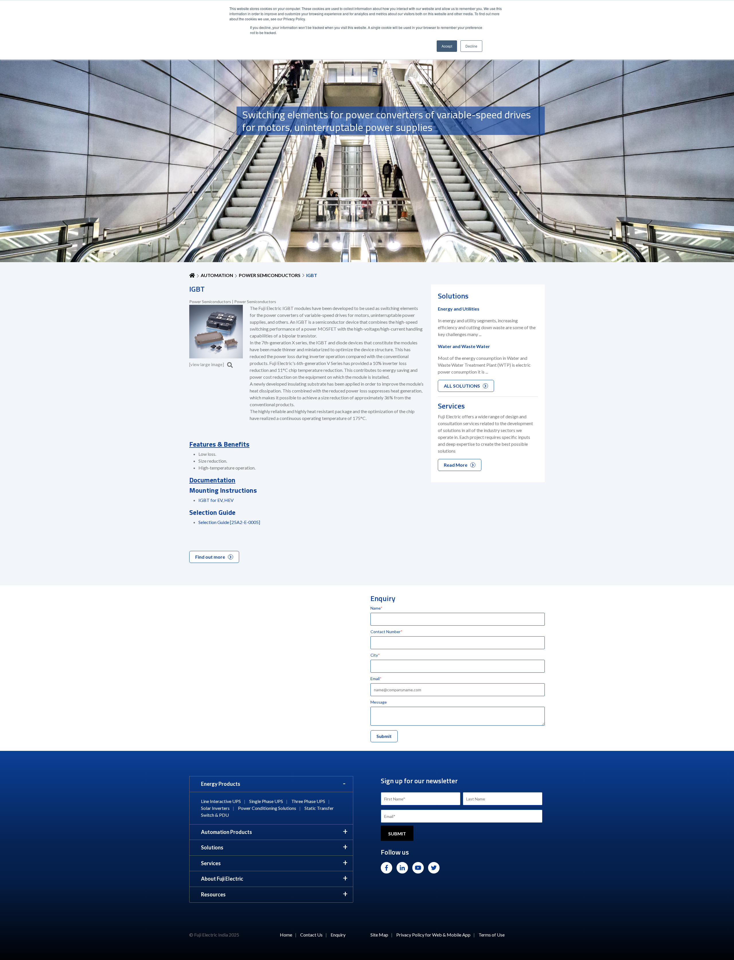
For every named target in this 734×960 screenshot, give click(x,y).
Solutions (212, 847)
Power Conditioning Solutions (267, 808)
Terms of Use (492, 934)
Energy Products (220, 784)
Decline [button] (471, 46)
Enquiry (338, 934)
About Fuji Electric (222, 878)
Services (211, 863)
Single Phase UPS (266, 801)
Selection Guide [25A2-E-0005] (229, 522)
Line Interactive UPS (221, 801)
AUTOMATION (217, 275)
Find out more (210, 556)
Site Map (379, 934)
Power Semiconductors (269, 275)
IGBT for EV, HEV (216, 500)
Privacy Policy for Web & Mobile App (433, 934)
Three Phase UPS (308, 801)
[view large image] (207, 364)
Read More (455, 465)
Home (286, 934)
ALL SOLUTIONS (462, 385)
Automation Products (226, 832)
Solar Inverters (215, 808)
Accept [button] (447, 46)
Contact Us (311, 934)
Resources (213, 894)
